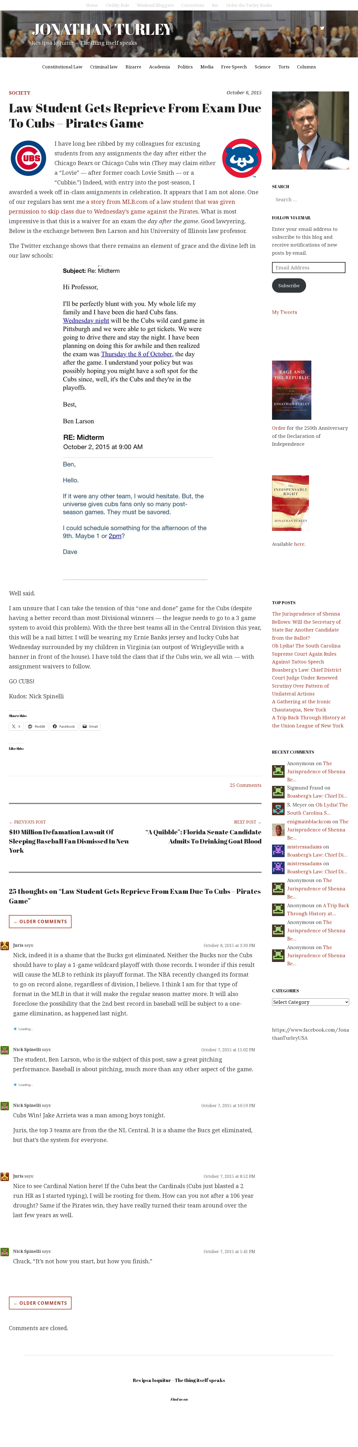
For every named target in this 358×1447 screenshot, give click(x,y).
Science (262, 67)
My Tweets (284, 312)
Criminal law (104, 67)
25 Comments (246, 785)
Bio (215, 5)
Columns (306, 67)
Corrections (192, 5)
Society (19, 93)
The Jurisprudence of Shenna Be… (316, 771)
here (299, 544)
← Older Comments (40, 921)
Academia (159, 67)
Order (279, 428)
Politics (185, 67)
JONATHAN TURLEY (102, 28)
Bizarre (133, 67)
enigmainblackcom (309, 822)
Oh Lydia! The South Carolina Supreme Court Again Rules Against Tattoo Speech (306, 654)
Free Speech (234, 67)
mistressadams (304, 847)
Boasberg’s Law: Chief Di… (317, 796)
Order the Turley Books (249, 5)
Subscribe (289, 285)
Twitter (322, 28)
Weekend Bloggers (155, 5)
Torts (283, 67)
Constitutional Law (62, 67)
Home (92, 5)
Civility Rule (117, 5)
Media (207, 67)
